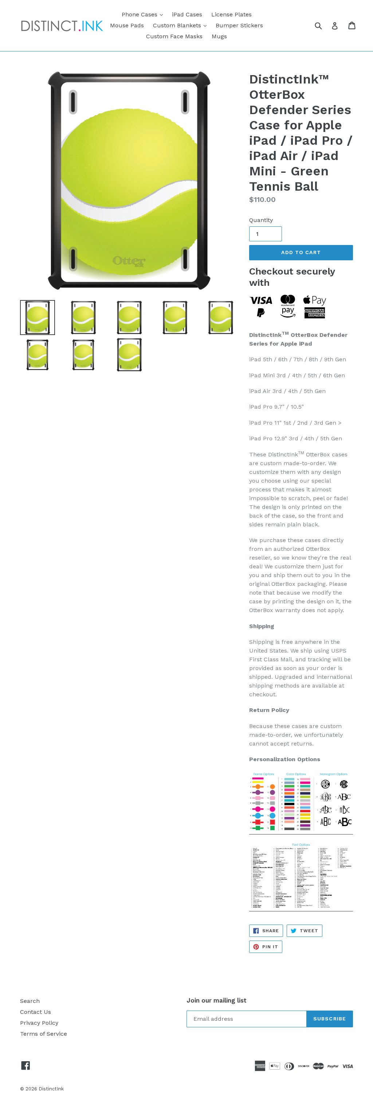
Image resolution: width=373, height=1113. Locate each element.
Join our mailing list (216, 1000)
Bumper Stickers (239, 25)
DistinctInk (51, 1088)
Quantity (261, 220)
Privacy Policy (39, 1022)
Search (30, 1000)
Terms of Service (43, 1033)
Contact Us (35, 1011)
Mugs (219, 36)
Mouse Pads (127, 25)
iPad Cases (187, 14)
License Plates (231, 14)
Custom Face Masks (174, 36)
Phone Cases (144, 14)
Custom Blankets (181, 25)
